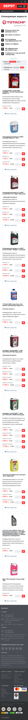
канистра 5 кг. (5, 156)
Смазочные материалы (6, 674)
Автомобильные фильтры (7, 676)
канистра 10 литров (7, 382)
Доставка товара (18, 674)
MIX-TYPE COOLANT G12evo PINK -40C (13, 579)
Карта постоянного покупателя (18, 680)
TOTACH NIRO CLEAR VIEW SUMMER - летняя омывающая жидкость (12, 92)
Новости (3, 696)
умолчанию (16, 67)
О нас (2, 688)
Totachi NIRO (7, 63)
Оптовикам (3, 690)
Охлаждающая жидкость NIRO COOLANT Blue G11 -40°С (12, 137)
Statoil (18, 61)
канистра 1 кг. (5, 150)
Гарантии (16, 676)
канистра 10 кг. (6, 161)
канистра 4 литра (6, 106)
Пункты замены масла (19, 682)
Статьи (2, 695)
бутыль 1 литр (6, 548)
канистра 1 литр (6, 366)
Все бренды (13, 61)
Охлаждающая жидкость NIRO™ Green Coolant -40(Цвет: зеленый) (13, 249)
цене (22, 67)
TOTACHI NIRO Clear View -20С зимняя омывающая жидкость (12, 304)
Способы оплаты (18, 675)
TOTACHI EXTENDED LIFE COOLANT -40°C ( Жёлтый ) (14, 475)
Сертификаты (4, 692)
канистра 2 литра (6, 371)
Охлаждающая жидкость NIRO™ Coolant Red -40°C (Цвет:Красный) (13, 193)
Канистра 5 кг (5, 593)
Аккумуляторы (4, 675)
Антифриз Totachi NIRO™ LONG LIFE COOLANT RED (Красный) (12, 351)
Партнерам (3, 689)
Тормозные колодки (5, 678)
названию (6, 69)
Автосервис (16, 678)
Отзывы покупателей (6, 693)
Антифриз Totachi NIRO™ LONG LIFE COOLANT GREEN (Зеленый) (13, 414)
